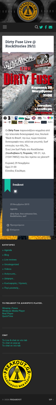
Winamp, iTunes (10, 308)
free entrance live (28, 214)
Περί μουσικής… (12, 288)
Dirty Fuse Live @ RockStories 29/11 (20, 43)
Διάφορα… (9, 278)
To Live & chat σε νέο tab (14, 340)
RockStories (16, 216)
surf (24, 216)
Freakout (16, 399)
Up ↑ (51, 399)
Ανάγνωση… (10, 273)
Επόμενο (14, 229)
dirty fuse (14, 214)
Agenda (13, 209)
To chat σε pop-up (11, 343)
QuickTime (7, 316)
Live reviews (10, 259)
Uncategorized (11, 264)
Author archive (15, 191)
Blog (6, 255)
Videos (7, 269)
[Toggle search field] (36, 27)
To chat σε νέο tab (11, 345)
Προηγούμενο (17, 225)
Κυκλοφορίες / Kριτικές (15, 283)
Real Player (7, 313)
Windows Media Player (13, 311)
